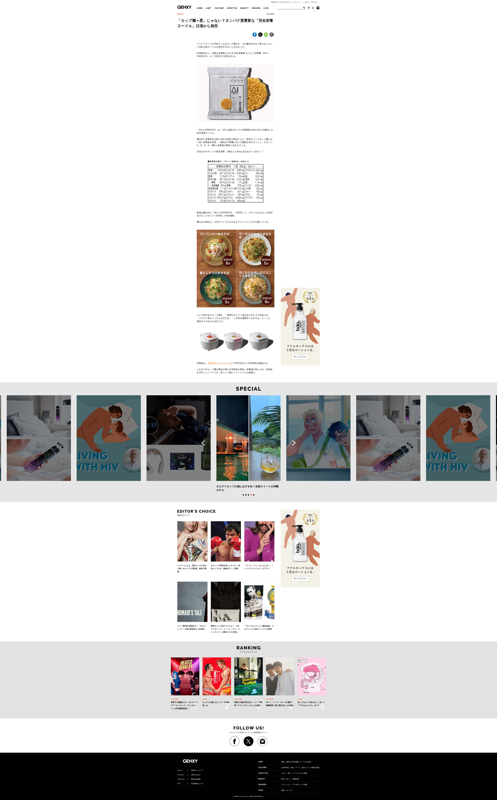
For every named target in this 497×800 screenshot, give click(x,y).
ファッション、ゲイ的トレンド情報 (282, 785)
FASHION (256, 8)
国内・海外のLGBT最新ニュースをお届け (285, 762)
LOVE (266, 8)
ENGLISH (314, 2)
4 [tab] (251, 495)
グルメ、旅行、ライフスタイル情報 (282, 773)
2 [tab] (246, 495)
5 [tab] (253, 495)
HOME (200, 8)
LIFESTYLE (232, 8)
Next (294, 442)
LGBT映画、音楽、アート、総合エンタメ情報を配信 (289, 767)
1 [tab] (243, 495)
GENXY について (190, 770)
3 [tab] (248, 495)
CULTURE (219, 8)
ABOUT (306, 2)
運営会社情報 (188, 779)
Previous (203, 442)
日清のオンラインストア (219, 363)
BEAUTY (244, 8)
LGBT (208, 8)
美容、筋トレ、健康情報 (278, 779)
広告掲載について (190, 783)
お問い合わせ (188, 775)
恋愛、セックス (275, 790)
